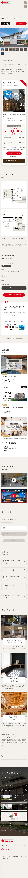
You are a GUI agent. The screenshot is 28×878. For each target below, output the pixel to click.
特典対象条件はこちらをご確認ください (15, 338)
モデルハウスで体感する (14, 153)
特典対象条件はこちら (14, 156)
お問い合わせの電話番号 (6, 522)
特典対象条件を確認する (10, 161)
